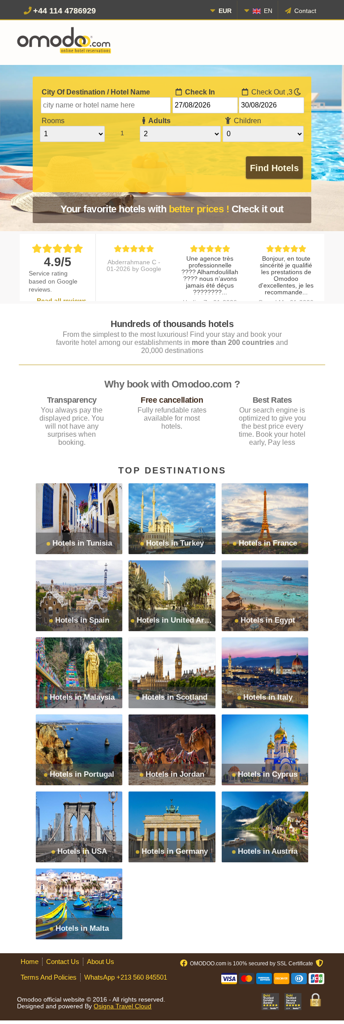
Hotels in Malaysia (82, 697)
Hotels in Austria (267, 851)
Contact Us (62, 961)
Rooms (53, 121)
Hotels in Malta (82, 928)
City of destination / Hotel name (96, 92)
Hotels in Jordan (175, 774)
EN (267, 10)
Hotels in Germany (175, 851)
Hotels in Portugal (82, 774)
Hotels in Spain (82, 620)
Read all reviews (61, 300)
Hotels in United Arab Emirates (192, 620)
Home (30, 961)
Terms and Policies (49, 977)
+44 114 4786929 (64, 10)
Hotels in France (268, 543)
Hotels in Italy (267, 697)
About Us (100, 961)
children (246, 121)
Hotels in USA (82, 851)
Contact (304, 10)
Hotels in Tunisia (82, 543)
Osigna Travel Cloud (122, 1006)
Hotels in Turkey (175, 543)
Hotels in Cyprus (267, 774)
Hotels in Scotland (174, 697)
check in (199, 92)
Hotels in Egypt (268, 620)
